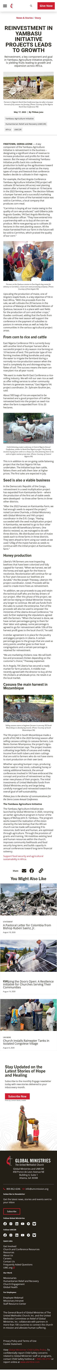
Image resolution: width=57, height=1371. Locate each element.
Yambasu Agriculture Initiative (20, 118)
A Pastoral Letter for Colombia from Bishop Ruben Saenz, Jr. (27, 926)
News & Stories (24, 17)
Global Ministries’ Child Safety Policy (27, 1349)
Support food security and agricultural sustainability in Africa (23, 858)
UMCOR (17, 129)
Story (38, 17)
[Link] (41, 870)
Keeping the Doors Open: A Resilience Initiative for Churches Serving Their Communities (28, 984)
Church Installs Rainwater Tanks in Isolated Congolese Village (26, 1042)
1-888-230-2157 (43, 1358)
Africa (8, 129)
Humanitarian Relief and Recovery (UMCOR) (26, 124)
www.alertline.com (30, 1362)
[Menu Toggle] (5, 6)
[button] (31, 6)
